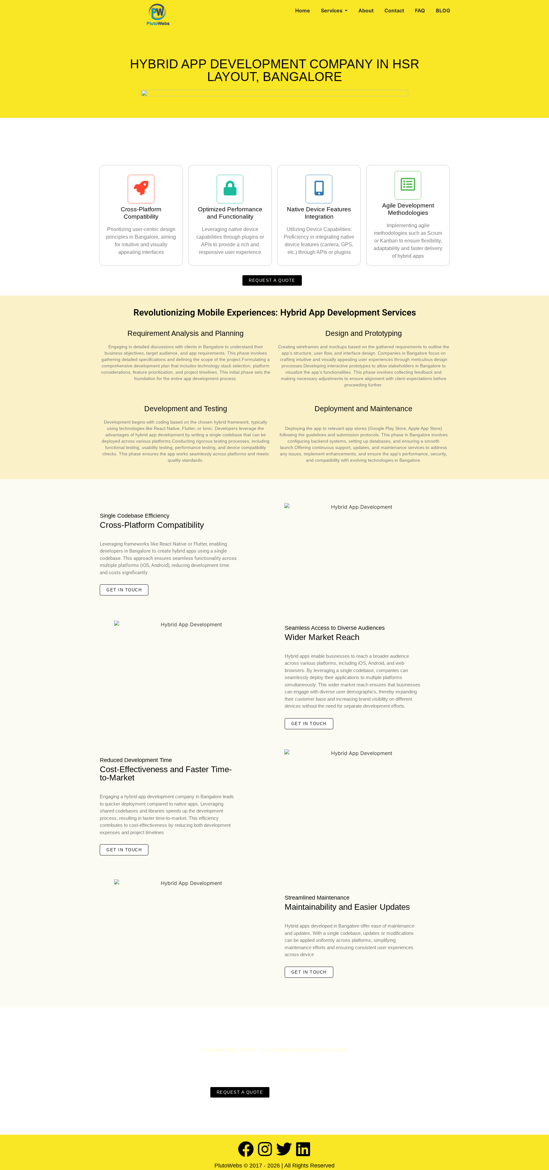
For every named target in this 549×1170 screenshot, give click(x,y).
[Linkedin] (303, 1149)
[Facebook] (246, 1149)
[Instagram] (265, 1149)
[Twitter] (284, 1149)
